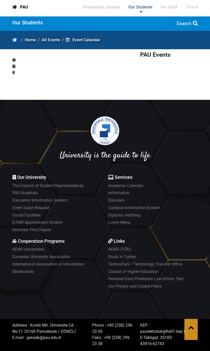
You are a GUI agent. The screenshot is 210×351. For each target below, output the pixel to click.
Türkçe (192, 7)
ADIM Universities (28, 249)
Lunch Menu (119, 222)
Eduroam (116, 200)
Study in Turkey (122, 256)
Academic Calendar (125, 185)
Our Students (27, 23)
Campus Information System (134, 207)
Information (118, 192)
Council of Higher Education (133, 271)
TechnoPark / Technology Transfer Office (145, 264)
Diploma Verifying (124, 215)
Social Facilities (26, 215)
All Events (51, 39)
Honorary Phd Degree (31, 229)
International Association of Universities (48, 264)
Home (30, 39)
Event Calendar (86, 39)
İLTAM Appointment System (37, 222)
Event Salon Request (30, 207)
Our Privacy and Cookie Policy (135, 286)
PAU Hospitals (25, 192)
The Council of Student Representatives (47, 185)
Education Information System (39, 200)
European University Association (41, 256)
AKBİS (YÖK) (119, 249)
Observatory (23, 271)
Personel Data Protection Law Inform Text (145, 278)
